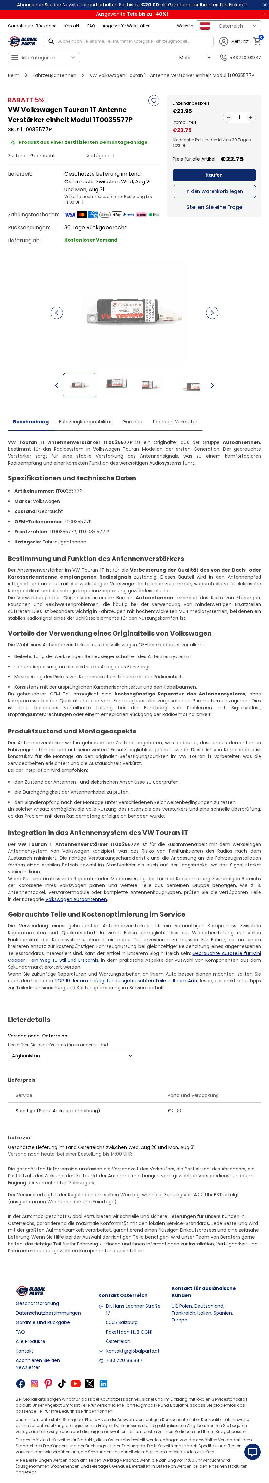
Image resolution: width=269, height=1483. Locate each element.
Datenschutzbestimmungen (48, 1313)
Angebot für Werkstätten (127, 26)
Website (185, 26)
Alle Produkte (30, 1341)
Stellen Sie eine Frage (214, 207)
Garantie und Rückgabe (32, 26)
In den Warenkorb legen (214, 191)
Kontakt (71, 26)
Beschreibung (31, 421)
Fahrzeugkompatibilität (85, 421)
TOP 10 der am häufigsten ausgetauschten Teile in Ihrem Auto (126, 981)
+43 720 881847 (124, 1360)
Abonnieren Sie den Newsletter (38, 1364)
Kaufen (214, 175)
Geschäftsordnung (37, 1303)
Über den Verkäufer (175, 421)
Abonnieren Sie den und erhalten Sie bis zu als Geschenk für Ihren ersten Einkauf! (132, 4)
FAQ (91, 26)
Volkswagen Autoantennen (76, 899)
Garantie (132, 421)
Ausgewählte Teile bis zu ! (132, 14)
